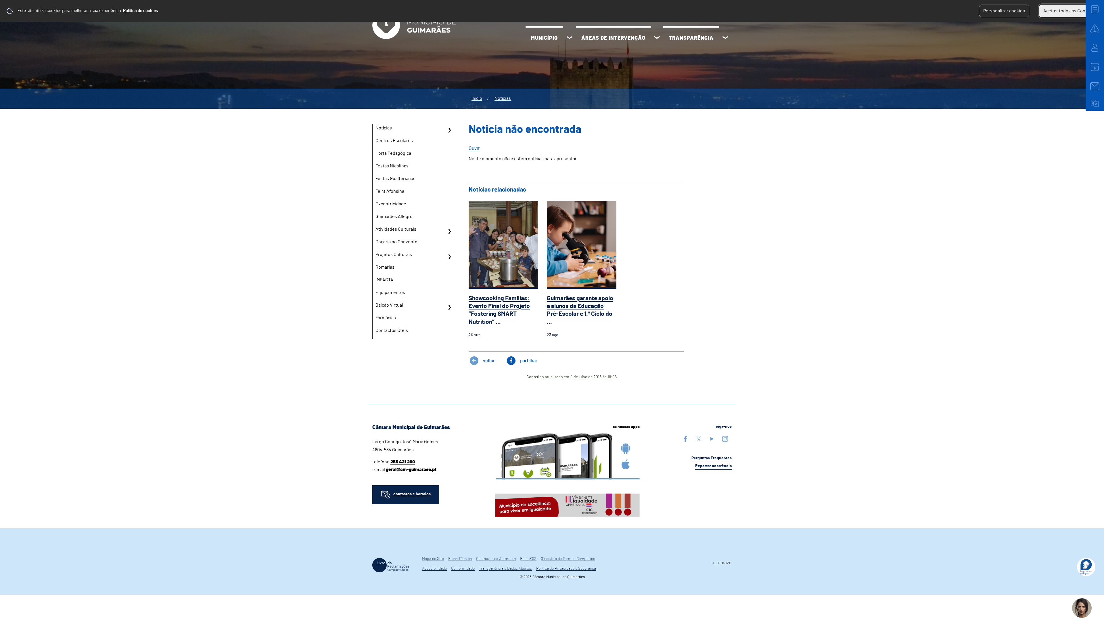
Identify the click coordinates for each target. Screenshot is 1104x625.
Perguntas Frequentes (711, 458)
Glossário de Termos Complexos (568, 559)
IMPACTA (384, 280)
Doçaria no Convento (396, 242)
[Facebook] (685, 439)
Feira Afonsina (389, 191)
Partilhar (528, 360)
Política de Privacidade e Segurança (566, 569)
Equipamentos (390, 292)
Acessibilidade (434, 569)
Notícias (502, 98)
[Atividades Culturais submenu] (449, 231)
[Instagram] (725, 439)
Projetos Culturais (393, 254)
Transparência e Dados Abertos (505, 569)
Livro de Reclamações (390, 565)
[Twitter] (698, 439)
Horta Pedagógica (393, 153)
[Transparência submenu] (725, 38)
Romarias (384, 267)
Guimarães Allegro (394, 216)
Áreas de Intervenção (613, 38)
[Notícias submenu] (449, 130)
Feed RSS (528, 559)
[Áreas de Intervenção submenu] (657, 38)
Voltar (489, 360)
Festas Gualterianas (395, 178)
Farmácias (385, 318)
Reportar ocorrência (713, 466)
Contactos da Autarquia (496, 559)
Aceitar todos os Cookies (1068, 11)
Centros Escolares (394, 140)
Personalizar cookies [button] (1004, 11)
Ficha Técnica (460, 559)
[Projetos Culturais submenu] (449, 256)
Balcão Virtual (389, 305)
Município (544, 38)
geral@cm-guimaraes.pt (411, 469)
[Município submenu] (569, 38)
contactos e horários (412, 494)
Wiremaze (722, 562)
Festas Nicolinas (392, 166)
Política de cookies (140, 11)
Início (476, 98)
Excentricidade (390, 204)
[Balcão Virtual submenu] (449, 307)
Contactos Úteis (391, 330)
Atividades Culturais (395, 229)
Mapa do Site (433, 559)
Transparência (691, 38)
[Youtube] (711, 439)
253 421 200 (402, 462)
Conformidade (463, 569)
